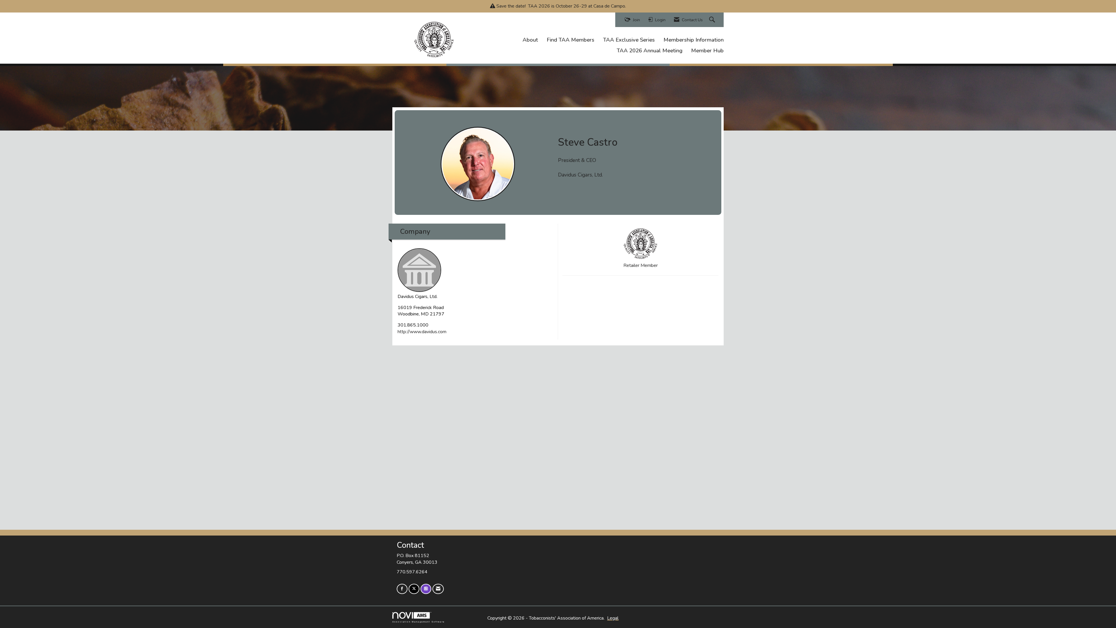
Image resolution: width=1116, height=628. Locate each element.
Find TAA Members (570, 40)
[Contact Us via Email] (438, 589)
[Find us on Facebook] (402, 589)
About (530, 40)
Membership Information (693, 40)
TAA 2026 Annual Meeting (649, 50)
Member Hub (707, 50)
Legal (612, 618)
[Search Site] (712, 20)
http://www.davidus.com (422, 332)
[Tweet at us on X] (414, 589)
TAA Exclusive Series (629, 40)
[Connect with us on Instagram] (426, 589)
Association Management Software (418, 621)
